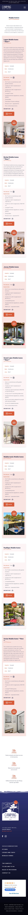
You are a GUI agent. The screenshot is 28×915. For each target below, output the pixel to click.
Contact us (6, 873)
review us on (9, 889)
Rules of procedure (9, 869)
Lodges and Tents (8, 852)
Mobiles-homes (7, 855)
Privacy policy (19, 908)
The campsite (7, 863)
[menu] (25, 7)
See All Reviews (14, 893)
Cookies (20, 910)
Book (10, 113)
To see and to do (8, 866)
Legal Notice (18, 906)
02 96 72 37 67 (7, 831)
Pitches (5, 849)
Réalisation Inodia (11, 910)
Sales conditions (9, 908)
